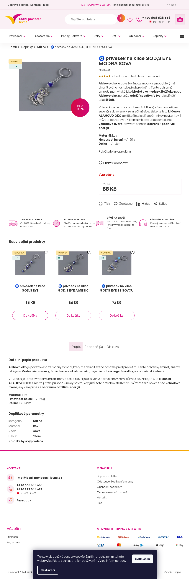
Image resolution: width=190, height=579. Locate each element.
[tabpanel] (30, 288)
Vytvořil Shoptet (172, 571)
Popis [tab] (76, 347)
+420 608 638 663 (29, 485)
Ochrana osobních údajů (112, 492)
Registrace (13, 542)
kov (35, 426)
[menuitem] (17, 36)
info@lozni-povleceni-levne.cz (39, 478)
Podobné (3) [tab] (93, 347)
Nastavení (47, 570)
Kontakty (35, 4)
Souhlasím (142, 559)
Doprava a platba (18, 4)
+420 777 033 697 (29, 489)
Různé (37, 421)
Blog (46, 4)
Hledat (121, 18)
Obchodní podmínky (109, 487)
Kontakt (102, 497)
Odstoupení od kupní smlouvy (115, 481)
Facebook (24, 500)
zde (122, 560)
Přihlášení (12, 537)
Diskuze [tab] (113, 347)
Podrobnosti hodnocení (145, 76)
